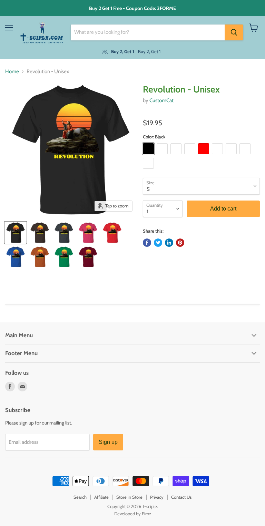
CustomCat (161, 100)
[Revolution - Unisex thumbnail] (15, 233)
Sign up (108, 442)
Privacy (157, 497)
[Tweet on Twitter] (158, 242)
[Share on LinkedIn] (169, 242)
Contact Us (181, 497)
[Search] (234, 32)
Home (12, 72)
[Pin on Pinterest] (180, 242)
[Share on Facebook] (147, 242)
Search (80, 497)
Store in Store (129, 497)
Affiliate (101, 497)
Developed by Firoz (132, 513)
